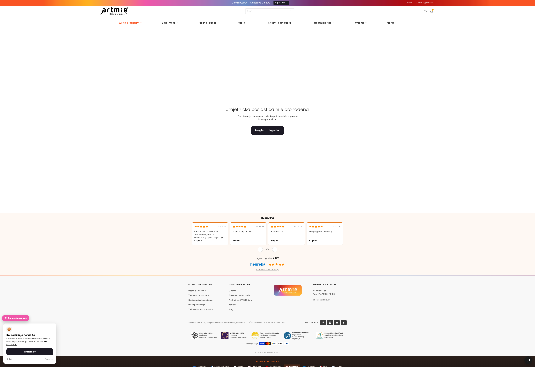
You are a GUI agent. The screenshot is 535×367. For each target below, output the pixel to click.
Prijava (409, 3)
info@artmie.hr (322, 300)
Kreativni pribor (323, 22)
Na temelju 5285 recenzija (267, 269)
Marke (390, 22)
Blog (231, 309)
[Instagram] (330, 322)
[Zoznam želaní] (426, 11)
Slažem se (30, 351)
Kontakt (232, 305)
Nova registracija (425, 3)
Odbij (9, 359)
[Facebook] (323, 322)
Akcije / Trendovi (129, 22)
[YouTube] (337, 322)
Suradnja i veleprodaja (239, 295)
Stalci (241, 22)
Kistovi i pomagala (279, 22)
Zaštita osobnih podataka (200, 309)
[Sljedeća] (274, 249)
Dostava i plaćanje (197, 290)
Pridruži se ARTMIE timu (240, 300)
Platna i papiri (207, 22)
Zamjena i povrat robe (198, 295)
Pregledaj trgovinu (267, 130)
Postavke (49, 359)
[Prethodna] (260, 249)
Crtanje (359, 22)
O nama (232, 290)
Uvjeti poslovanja (196, 305)
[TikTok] (344, 322)
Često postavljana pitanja (200, 300)
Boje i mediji (169, 22)
